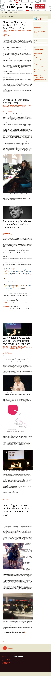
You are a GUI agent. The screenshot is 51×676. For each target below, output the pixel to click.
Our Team (10, 12)
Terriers (39, 79)
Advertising (8, 347)
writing (35, 80)
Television (36, 79)
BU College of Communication (8, 36)
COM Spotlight (24, 346)
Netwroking (15, 106)
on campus (10, 348)
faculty (39, 60)
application (38, 51)
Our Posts (15, 12)
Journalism (15, 230)
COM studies (16, 347)
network (7, 348)
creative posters (29, 347)
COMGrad (5, 31)
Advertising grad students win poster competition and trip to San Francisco (17, 340)
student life (18, 230)
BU (23, 30)
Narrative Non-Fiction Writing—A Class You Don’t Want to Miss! (15, 25)
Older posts (8, 648)
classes (25, 30)
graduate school (10, 230)
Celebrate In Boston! (37, 25)
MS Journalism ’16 (6, 35)
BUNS (7, 230)
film (42, 59)
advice (12, 347)
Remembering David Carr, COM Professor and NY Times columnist (17, 224)
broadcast (44, 53)
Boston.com (8, 305)
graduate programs (41, 66)
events (36, 60)
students (29, 30)
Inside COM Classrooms (17, 30)
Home (2, 12)
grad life (4, 348)
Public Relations (40, 75)
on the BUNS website (19, 262)
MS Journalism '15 (6, 110)
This (16, 297)
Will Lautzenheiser (44, 79)
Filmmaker (45, 59)
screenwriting (44, 75)
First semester (13, 518)
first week (35, 62)
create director (24, 347)
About (6, 12)
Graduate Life (24, 105)
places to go (38, 73)
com (27, 30)
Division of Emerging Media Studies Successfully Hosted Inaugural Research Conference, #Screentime (40, 35)
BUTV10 (37, 56)
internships (7, 106)
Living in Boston (11, 106)
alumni (43, 49)
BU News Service (7, 306)
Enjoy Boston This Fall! (37, 27)
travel (41, 79)
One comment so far (7, 93)
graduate (38, 64)
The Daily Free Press (6, 302)
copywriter (19, 347)
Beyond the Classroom (14, 105)
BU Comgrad (12, 30)
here (25, 632)
